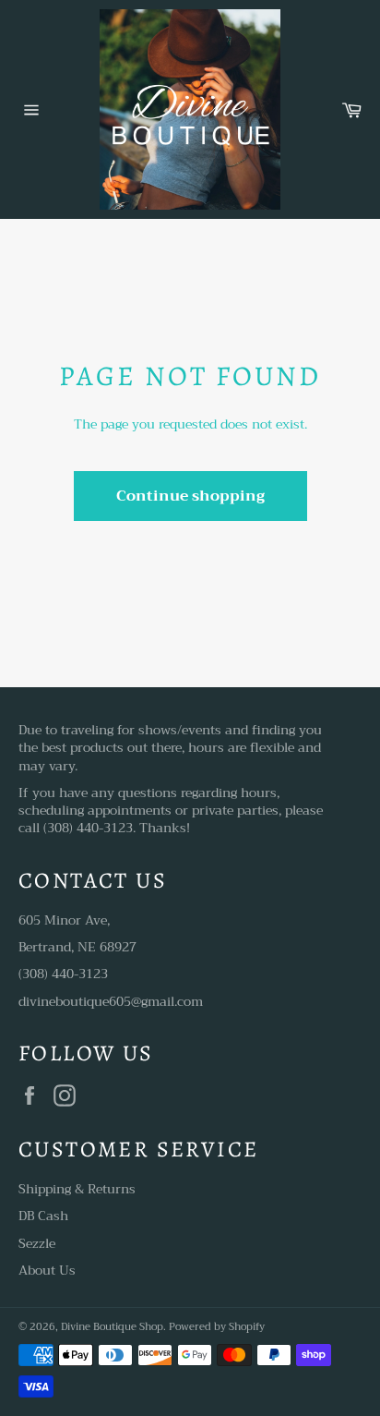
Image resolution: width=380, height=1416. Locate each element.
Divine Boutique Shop (112, 1327)
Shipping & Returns (77, 1189)
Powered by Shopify (217, 1327)
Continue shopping (190, 496)
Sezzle (36, 1243)
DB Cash (43, 1215)
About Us (47, 1270)
